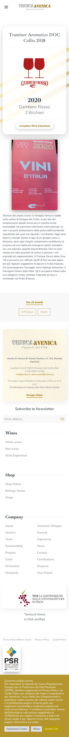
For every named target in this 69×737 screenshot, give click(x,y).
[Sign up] (62, 419)
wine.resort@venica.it (42, 374)
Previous (28, 312)
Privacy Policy (42, 639)
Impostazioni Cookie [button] (17, 728)
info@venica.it (23, 374)
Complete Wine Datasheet (34, 126)
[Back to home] (34, 7)
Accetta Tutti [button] (51, 728)
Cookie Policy (59, 639)
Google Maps (34, 395)
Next (43, 312)
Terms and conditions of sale (17, 639)
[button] (6, 7)
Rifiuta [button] (36, 728)
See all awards (34, 302)
